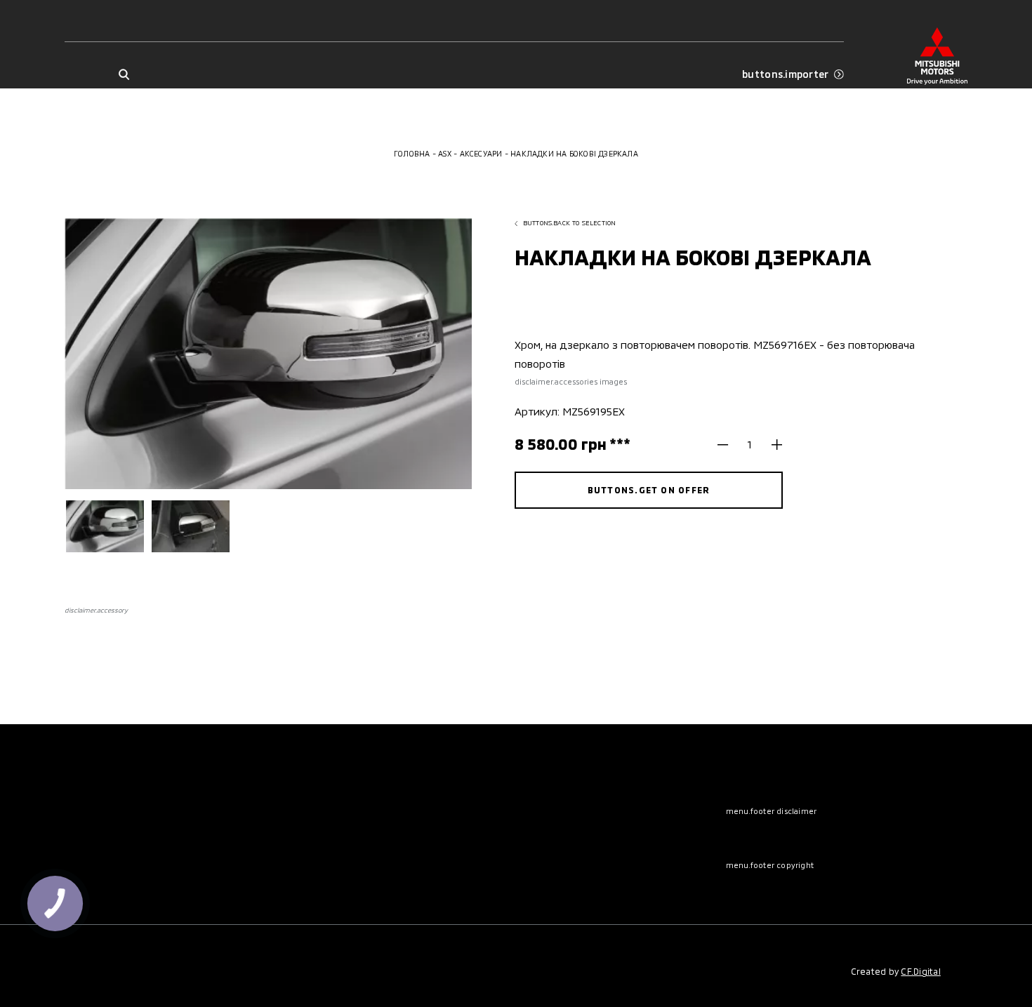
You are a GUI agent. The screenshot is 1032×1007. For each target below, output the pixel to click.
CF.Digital (920, 971)
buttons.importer (785, 74)
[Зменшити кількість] (728, 444)
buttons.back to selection (569, 223)
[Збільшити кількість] (772, 444)
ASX (444, 153)
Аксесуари (481, 153)
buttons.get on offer (649, 490)
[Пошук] (124, 74)
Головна (412, 153)
